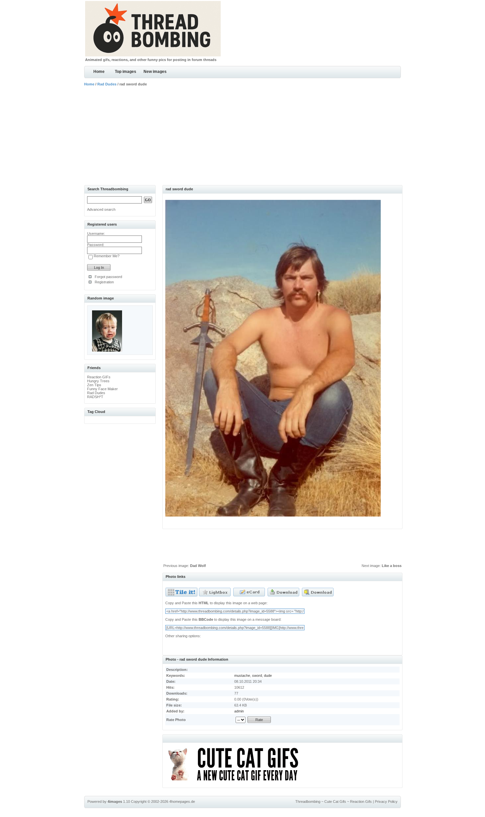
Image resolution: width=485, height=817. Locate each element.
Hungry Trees (98, 381)
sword (257, 675)
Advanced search (101, 209)
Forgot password (108, 277)
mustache (242, 675)
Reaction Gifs (361, 801)
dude (268, 675)
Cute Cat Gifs (335, 801)
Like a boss (392, 566)
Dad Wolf (198, 566)
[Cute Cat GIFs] (236, 782)
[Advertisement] (242, 135)
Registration (104, 282)
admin (239, 711)
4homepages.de (182, 801)
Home (99, 71)
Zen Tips (94, 385)
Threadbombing (307, 801)
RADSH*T (95, 397)
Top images (125, 71)
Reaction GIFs (99, 377)
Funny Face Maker (102, 389)
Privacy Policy (386, 801)
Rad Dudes (106, 84)
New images (155, 71)
